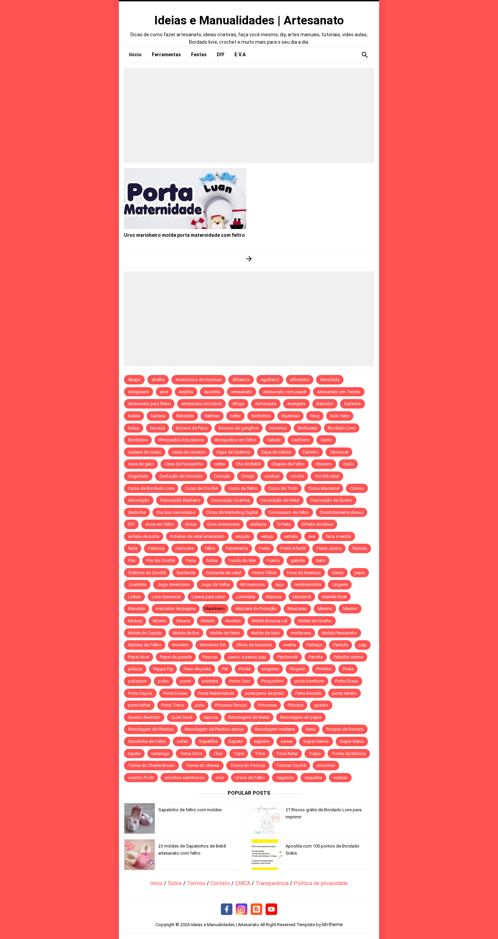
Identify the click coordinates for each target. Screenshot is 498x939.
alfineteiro (299, 379)
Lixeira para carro (208, 596)
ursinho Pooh (141, 777)
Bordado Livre (341, 428)
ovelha (289, 644)
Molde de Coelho (315, 620)
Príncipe (295, 705)
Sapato (235, 741)
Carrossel (339, 452)
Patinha (316, 657)
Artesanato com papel (284, 391)
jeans (359, 572)
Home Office (264, 572)
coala (348, 463)
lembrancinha (308, 584)
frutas (212, 560)
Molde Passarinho (339, 632)
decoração (138, 500)
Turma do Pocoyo (247, 765)
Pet (225, 668)
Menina (325, 608)
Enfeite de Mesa (317, 524)
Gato (320, 560)
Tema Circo (191, 753)
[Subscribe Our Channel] (271, 909)
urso (219, 777)
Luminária (245, 596)
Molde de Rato (265, 632)
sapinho (262, 741)
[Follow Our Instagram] (241, 909)
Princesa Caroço (231, 705)
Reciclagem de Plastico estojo (214, 729)
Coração (222, 476)
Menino (350, 608)
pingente (270, 668)
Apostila (212, 391)
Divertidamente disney (341, 512)
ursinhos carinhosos (185, 777)
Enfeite (284, 524)
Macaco (274, 596)
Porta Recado (308, 693)
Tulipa (315, 753)
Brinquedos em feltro (235, 439)
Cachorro (301, 439)
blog (314, 415)
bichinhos (261, 415)
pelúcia (135, 668)
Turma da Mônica (349, 753)
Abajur (134, 379)
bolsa (133, 428)
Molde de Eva (186, 632)
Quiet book (182, 717)
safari (182, 741)
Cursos (357, 488)
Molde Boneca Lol (269, 620)
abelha (158, 379)
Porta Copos (140, 693)
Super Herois (316, 741)
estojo (267, 536)
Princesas (267, 705)
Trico (260, 753)
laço (279, 584)
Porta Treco (172, 705)
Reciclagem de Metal (248, 717)
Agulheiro (270, 379)
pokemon (137, 681)
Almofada (329, 379)
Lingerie (340, 584)
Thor (218, 753)
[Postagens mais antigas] (249, 258)
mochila (233, 620)
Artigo (238, 403)
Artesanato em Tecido (338, 391)
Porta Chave (346, 681)
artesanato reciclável (201, 403)
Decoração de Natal (280, 500)
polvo (163, 681)
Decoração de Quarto (331, 500)
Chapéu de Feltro (288, 463)
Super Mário (352, 741)
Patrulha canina (348, 657)
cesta (219, 463)
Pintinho (324, 668)
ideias (338, 572)
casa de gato (141, 463)
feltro (210, 548)
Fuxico (273, 560)
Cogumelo (138, 476)
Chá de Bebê (248, 463)
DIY (131, 524)
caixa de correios (189, 452)
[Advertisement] (249, 115)
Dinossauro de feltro (289, 512)
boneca (157, 428)
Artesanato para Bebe (149, 403)
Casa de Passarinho (184, 463)
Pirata (348, 668)
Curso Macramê (323, 488)
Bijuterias (290, 415)
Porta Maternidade (216, 693)
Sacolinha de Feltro (147, 741)
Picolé (245, 668)
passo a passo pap (247, 657)
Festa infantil (293, 548)
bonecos (278, 428)
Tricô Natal (287, 753)
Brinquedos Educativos (181, 439)
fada (132, 548)
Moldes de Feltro (144, 644)
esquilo (242, 536)
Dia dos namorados (176, 512)
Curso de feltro (242, 488)
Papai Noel (138, 657)
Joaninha (137, 584)
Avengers (296, 403)
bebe (235, 415)
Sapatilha (208, 741)
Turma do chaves (203, 765)
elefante (258, 524)
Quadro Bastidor (144, 717)
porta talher (139, 705)
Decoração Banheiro (180, 500)
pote (199, 705)
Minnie (159, 620)
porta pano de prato (264, 693)
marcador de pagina (175, 608)
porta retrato (344, 693)
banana (158, 415)
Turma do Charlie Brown (151, 765)
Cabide (274, 439)
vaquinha (313, 777)
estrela (290, 536)
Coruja (247, 476)
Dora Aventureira (223, 524)
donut (190, 524)
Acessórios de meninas (198, 379)
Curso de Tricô (282, 488)
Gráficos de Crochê (147, 572)
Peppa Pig (163, 668)
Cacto (326, 439)
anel (164, 391)
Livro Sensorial (166, 596)
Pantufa (340, 644)
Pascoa (210, 657)
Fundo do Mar (242, 560)
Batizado (185, 415)
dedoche (137, 512)
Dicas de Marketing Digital (232, 512)
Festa (264, 548)
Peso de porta (197, 668)
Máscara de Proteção (256, 608)
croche (297, 476)
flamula (359, 548)
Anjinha (186, 391)
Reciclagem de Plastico (151, 729)
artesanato (241, 391)
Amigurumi (138, 391)
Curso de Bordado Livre (151, 488)
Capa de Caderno (233, 452)
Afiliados (241, 379)
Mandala (136, 608)
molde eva (301, 632)
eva (311, 536)
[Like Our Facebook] (226, 909)
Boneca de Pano (192, 428)
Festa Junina (328, 548)
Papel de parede (176, 657)
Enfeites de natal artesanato (197, 536)
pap (363, 644)
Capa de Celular (276, 452)
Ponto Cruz (239, 681)
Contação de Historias (181, 476)
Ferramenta (237, 548)
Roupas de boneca (345, 729)
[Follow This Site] (256, 909)
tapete (134, 753)
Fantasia (156, 548)
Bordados (138, 439)
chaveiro (323, 463)
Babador (324, 403)
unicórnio (326, 765)
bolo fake (339, 415)
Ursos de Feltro (250, 777)
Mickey (135, 620)
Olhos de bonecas (254, 644)
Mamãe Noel (334, 596)
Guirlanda (186, 572)
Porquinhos (272, 681)
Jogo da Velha (215, 584)
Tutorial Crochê (291, 765)
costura (272, 476)
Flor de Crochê (160, 560)
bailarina (352, 403)
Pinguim (297, 668)
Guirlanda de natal (223, 572)
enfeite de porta (143, 536)
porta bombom (309, 681)
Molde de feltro (225, 632)
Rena (310, 729)
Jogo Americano (173, 584)
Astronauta (265, 403)
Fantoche (184, 548)
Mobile (207, 620)
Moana (183, 620)
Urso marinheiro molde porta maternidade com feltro (184, 235)
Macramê (302, 596)
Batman (212, 415)
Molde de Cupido (145, 632)
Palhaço (314, 644)
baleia (134, 415)
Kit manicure (253, 584)
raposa (210, 717)
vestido (340, 777)
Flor (132, 560)
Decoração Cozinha (230, 500)
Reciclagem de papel (300, 717)
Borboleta (307, 428)
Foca (190, 560)
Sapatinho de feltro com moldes (190, 809)
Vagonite (285, 777)
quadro (321, 705)
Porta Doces (175, 693)
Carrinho (311, 452)
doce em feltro (159, 524)
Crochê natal (327, 476)
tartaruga (160, 753)
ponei (185, 681)
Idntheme (332, 924)
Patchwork (287, 657)
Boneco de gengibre (238, 428)
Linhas (134, 596)
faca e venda (338, 536)
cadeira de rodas (144, 452)
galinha (298, 560)
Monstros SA (212, 644)
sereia (286, 741)
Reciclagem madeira (275, 729)
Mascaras (297, 608)
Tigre (238, 753)
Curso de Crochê (201, 488)
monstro (180, 644)
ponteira (210, 681)
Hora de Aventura (304, 572)
